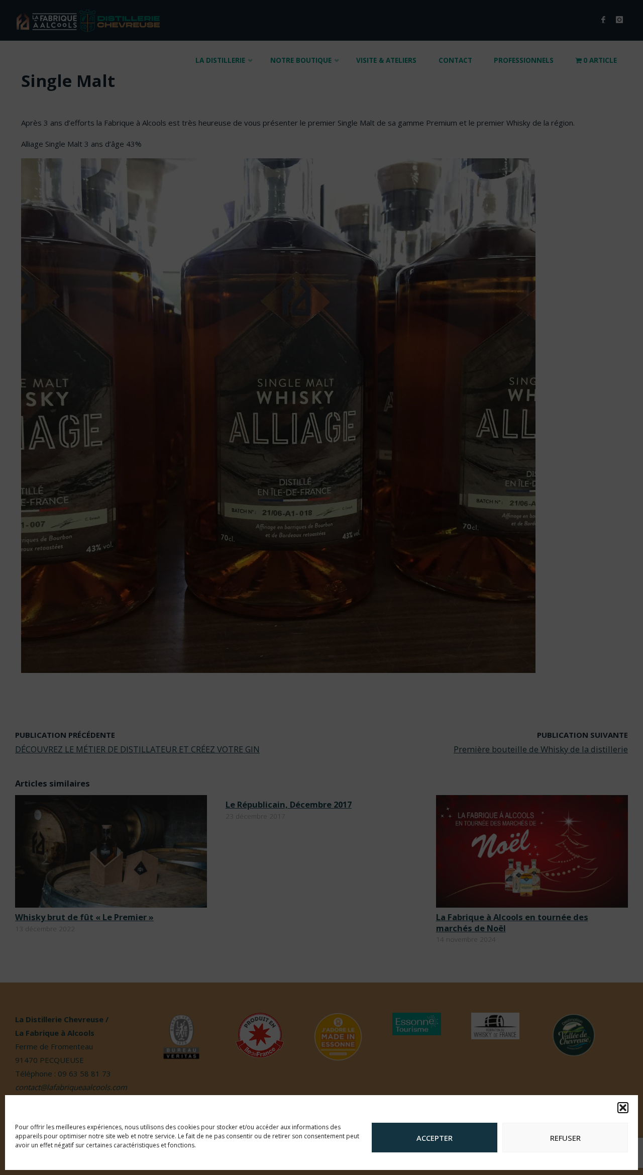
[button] (623, 1108)
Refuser (565, 1138)
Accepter (434, 1138)
